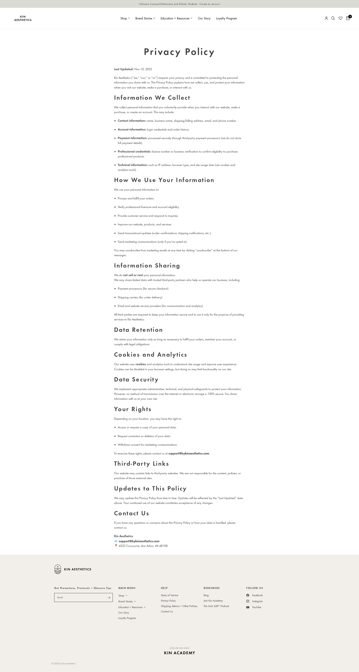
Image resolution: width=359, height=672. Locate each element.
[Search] (333, 18)
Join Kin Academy (213, 600)
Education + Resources (175, 18)
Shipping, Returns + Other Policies (179, 606)
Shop (123, 18)
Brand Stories (143, 18)
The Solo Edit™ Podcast (216, 606)
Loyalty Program (226, 18)
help (164, 588)
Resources (212, 588)
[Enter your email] (109, 597)
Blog (206, 595)
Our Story (204, 18)
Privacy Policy (168, 600)
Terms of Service (169, 595)
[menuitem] (125, 18)
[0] (347, 18)
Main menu (127, 588)
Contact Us (167, 611)
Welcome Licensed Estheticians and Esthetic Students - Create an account (179, 4)
